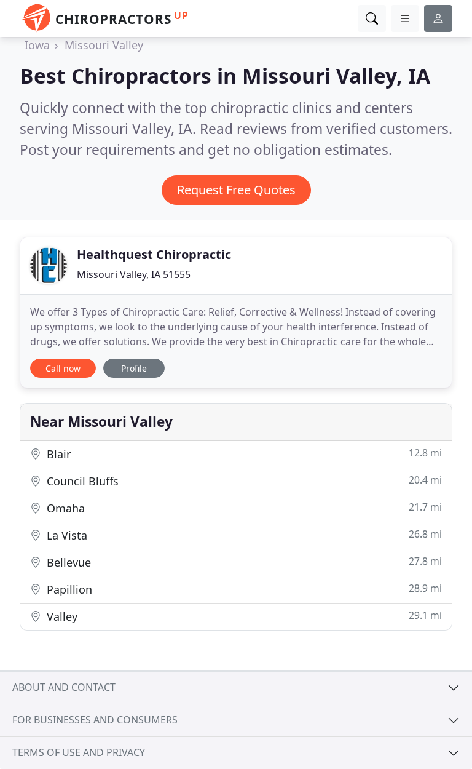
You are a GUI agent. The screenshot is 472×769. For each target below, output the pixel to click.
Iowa (37, 45)
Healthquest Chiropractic (154, 254)
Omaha (243, 508)
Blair (243, 453)
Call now (63, 368)
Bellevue (243, 562)
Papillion (243, 589)
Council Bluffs (243, 480)
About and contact (64, 687)
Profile (134, 368)
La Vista (243, 535)
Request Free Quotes (236, 189)
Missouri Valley (104, 45)
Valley (243, 616)
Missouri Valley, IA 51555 (134, 274)
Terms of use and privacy (78, 752)
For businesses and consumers (95, 720)
